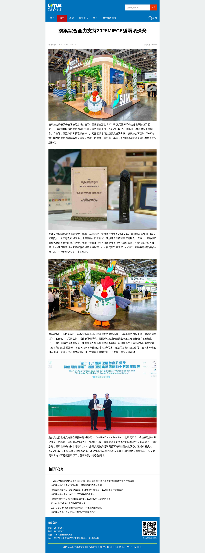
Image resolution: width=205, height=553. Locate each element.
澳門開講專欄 (109, 18)
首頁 (52, 18)
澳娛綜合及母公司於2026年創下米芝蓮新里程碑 (73, 512)
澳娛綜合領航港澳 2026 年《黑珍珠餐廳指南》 (73, 494)
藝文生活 (83, 18)
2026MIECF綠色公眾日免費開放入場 (68, 503)
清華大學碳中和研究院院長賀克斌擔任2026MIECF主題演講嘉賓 (81, 499)
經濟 (71, 18)
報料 (154, 18)
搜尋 (153, 7)
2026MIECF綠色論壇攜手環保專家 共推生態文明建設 (76, 508)
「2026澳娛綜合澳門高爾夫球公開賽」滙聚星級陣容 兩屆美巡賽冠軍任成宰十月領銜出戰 (92, 481)
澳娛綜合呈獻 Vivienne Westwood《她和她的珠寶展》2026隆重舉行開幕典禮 (87, 490)
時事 (62, 18)
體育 (95, 18)
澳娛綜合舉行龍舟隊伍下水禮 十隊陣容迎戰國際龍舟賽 (76, 485)
